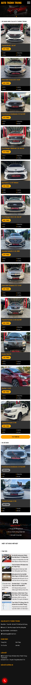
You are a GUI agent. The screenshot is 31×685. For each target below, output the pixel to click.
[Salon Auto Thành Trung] (14, 3)
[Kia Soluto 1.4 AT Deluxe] (15, 171)
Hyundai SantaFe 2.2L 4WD (11, 251)
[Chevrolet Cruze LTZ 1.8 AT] (15, 68)
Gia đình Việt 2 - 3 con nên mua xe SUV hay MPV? (19, 584)
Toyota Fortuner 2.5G (9, 422)
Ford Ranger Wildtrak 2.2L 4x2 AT (13, 148)
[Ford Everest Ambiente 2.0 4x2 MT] (15, 102)
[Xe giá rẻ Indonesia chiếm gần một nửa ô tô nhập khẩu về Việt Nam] (6, 558)
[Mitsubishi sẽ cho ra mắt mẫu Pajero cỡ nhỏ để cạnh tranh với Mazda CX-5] (6, 577)
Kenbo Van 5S (6, 354)
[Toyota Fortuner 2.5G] (15, 411)
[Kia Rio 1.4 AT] (15, 376)
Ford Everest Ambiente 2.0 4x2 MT (13, 114)
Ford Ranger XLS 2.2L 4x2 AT (11, 217)
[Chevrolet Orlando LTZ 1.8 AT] (15, 273)
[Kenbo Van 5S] (15, 342)
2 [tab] (16, 16)
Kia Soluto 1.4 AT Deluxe (10, 182)
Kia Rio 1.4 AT (6, 388)
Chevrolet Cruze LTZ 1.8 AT (11, 80)
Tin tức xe (4, 645)
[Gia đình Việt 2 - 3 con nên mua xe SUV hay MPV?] (6, 586)
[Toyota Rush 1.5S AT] (15, 33)
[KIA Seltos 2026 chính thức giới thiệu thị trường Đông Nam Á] (6, 596)
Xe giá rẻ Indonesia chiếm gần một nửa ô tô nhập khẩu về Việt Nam (20, 556)
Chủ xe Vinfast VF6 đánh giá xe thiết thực (20, 565)
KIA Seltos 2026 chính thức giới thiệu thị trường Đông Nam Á (20, 594)
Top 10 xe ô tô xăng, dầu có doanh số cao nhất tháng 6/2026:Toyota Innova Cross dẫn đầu (20, 603)
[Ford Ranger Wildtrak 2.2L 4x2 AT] (15, 136)
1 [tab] (15, 16)
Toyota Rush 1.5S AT (9, 45)
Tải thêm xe (15, 437)
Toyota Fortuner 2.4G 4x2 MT (12, 320)
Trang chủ (3, 642)
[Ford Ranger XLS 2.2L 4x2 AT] (15, 205)
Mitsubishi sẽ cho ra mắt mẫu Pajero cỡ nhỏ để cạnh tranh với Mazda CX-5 (20, 575)
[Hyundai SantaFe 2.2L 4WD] (15, 239)
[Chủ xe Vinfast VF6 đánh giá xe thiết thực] (6, 568)
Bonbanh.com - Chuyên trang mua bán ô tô (13, 659)
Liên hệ (17, 645)
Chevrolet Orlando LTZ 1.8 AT (12, 285)
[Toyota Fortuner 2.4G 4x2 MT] (15, 308)
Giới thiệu (18, 642)
